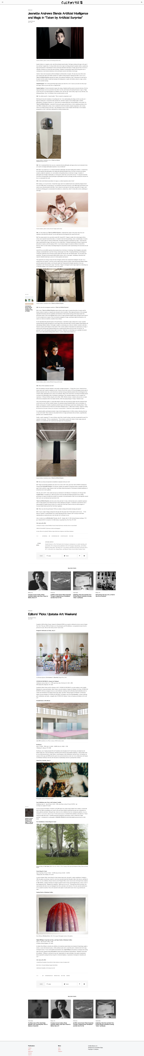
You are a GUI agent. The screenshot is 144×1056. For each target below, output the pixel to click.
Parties (29, 1049)
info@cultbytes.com (92, 1046)
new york (63, 975)
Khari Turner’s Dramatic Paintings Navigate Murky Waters (47, 965)
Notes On (30, 592)
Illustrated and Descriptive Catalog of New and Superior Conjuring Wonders (52, 408)
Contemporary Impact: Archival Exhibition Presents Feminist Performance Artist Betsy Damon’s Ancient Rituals (56, 525)
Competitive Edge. (98, 1047)
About (59, 1048)
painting (68, 975)
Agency (59, 1049)
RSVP (37, 697)
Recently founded (39, 808)
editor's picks (57, 975)
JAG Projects (52, 813)
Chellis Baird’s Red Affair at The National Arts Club (45, 968)
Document (85, 812)
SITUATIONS (38, 813)
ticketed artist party (61, 813)
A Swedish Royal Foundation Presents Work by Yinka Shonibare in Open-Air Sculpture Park (52, 962)
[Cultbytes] (72, 3)
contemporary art (49, 975)
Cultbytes (96, 1049)
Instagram (60, 1051)
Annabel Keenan (31, 21)
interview (67, 884)
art (43, 975)
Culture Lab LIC (82, 75)
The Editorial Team (32, 617)
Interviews (75, 592)
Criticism (30, 9)
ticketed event (53, 691)
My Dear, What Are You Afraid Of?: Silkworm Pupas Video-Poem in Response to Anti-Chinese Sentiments (54, 531)
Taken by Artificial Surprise (41, 518)
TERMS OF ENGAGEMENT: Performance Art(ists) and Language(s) (48, 528)
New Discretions (44, 813)
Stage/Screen (30, 1051)
